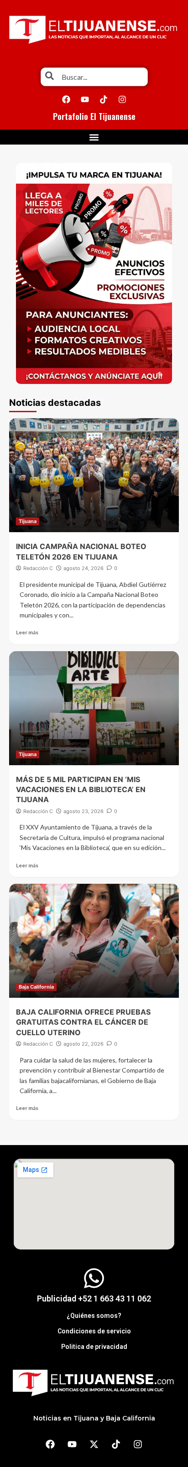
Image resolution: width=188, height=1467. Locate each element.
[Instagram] (122, 99)
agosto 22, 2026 (83, 1044)
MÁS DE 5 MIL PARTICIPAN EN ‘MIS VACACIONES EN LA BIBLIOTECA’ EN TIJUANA (81, 789)
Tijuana (28, 521)
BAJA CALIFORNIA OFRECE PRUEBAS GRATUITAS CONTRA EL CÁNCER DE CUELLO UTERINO (83, 1022)
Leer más (27, 632)
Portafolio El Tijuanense (94, 116)
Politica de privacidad (94, 1346)
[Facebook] (66, 99)
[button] (94, 137)
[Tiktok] (103, 99)
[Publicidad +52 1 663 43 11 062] (94, 1278)
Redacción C (38, 568)
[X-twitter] (94, 1444)
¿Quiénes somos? (94, 1315)
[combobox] (94, 76)
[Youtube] (85, 99)
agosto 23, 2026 (83, 811)
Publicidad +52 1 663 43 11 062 (94, 1298)
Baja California (36, 987)
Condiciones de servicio (94, 1331)
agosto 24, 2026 (83, 568)
